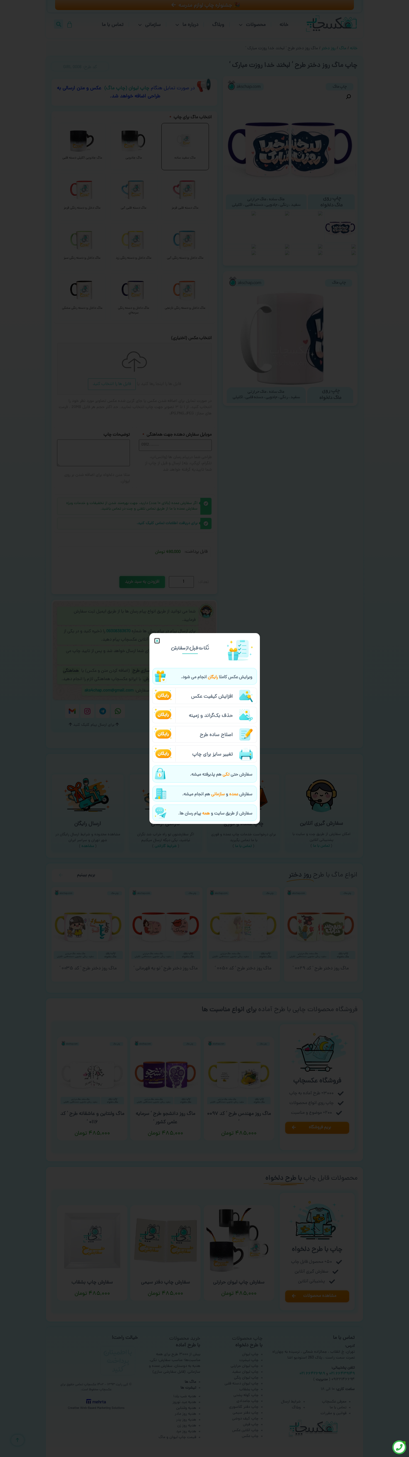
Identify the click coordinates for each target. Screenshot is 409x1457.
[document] (204, 728)
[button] (157, 641)
